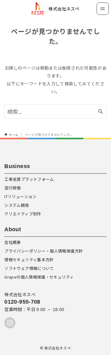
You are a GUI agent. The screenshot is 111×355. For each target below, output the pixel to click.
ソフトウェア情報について (29, 268)
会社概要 (12, 242)
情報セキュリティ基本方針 (28, 259)
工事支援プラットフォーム (29, 179)
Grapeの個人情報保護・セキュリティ (39, 277)
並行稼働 (12, 188)
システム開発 (16, 205)
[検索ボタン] (100, 111)
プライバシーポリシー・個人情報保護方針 (43, 251)
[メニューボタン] (103, 8)
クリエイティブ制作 (22, 214)
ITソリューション (20, 196)
